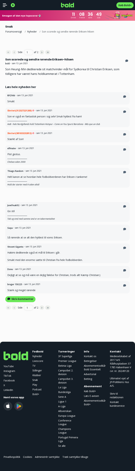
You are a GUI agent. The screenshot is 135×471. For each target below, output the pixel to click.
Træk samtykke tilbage (75, 457)
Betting (88, 379)
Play (34, 384)
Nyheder (32, 31)
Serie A (62, 396)
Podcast (37, 389)
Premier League (67, 361)
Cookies (27, 457)
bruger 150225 (14, 284)
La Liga (62, 387)
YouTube (9, 366)
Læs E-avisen (91, 396)
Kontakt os (90, 356)
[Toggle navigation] (5, 5)
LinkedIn (8, 390)
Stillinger (37, 370)
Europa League (66, 415)
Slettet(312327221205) (19, 110)
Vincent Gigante (15, 246)
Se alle (62, 445)
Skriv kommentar (22, 299)
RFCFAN (11, 95)
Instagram (9, 371)
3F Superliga (65, 356)
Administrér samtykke (47, 457)
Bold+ (35, 394)
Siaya (10, 227)
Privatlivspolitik (12, 457)
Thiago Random (15, 171)
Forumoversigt (13, 31)
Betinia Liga (65, 365)
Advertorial (90, 374)
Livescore (37, 361)
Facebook (9, 380)
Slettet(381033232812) (19, 133)
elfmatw (11, 148)
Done (10, 269)
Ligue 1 (62, 401)
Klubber (36, 375)
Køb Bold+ (124, 5)
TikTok (7, 375)
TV (33, 365)
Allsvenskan (64, 411)
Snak (35, 380)
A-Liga (61, 406)
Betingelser (90, 361)
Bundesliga (64, 392)
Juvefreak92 (13, 205)
